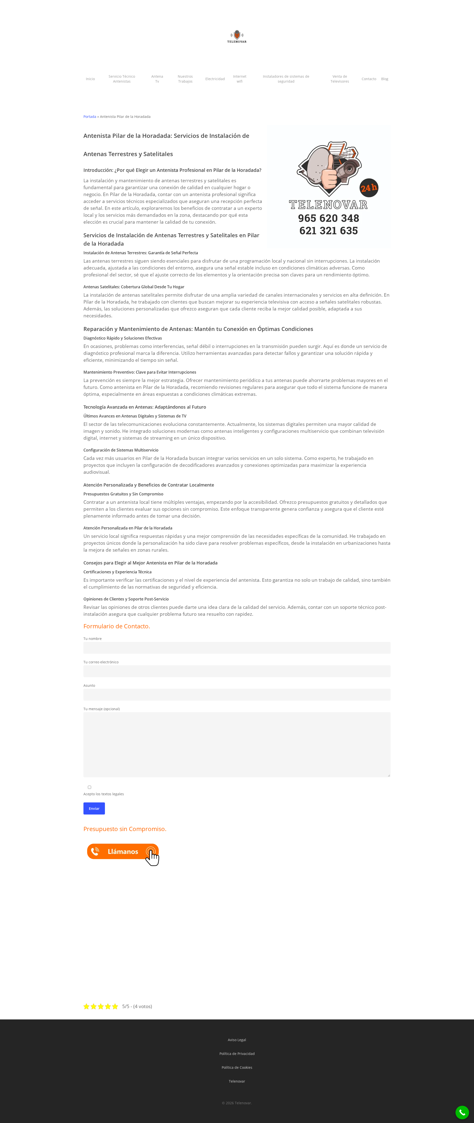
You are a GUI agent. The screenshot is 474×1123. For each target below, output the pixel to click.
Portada (89, 116)
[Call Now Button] (462, 1112)
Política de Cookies (237, 1067)
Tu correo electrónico (100, 662)
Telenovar (237, 1081)
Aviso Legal (237, 1039)
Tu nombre (92, 638)
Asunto (89, 685)
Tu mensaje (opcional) (101, 708)
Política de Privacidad (237, 1053)
